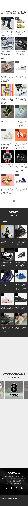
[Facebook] (11, 488)
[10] (21, 319)
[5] (7, 276)
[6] (21, 276)
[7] (7, 298)
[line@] (21, 488)
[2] (21, 231)
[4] (21, 254)
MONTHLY (21, 220)
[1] (7, 231)
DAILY (5, 220)
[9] (7, 319)
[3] (7, 254)
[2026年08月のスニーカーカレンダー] (14, 390)
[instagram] (16, 488)
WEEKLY (13, 220)
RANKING (14, 212)
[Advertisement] (14, 353)
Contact (15, 498)
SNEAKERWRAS (14, 502)
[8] (21, 298)
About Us (9, 498)
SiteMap (4, 498)
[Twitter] (7, 488)
